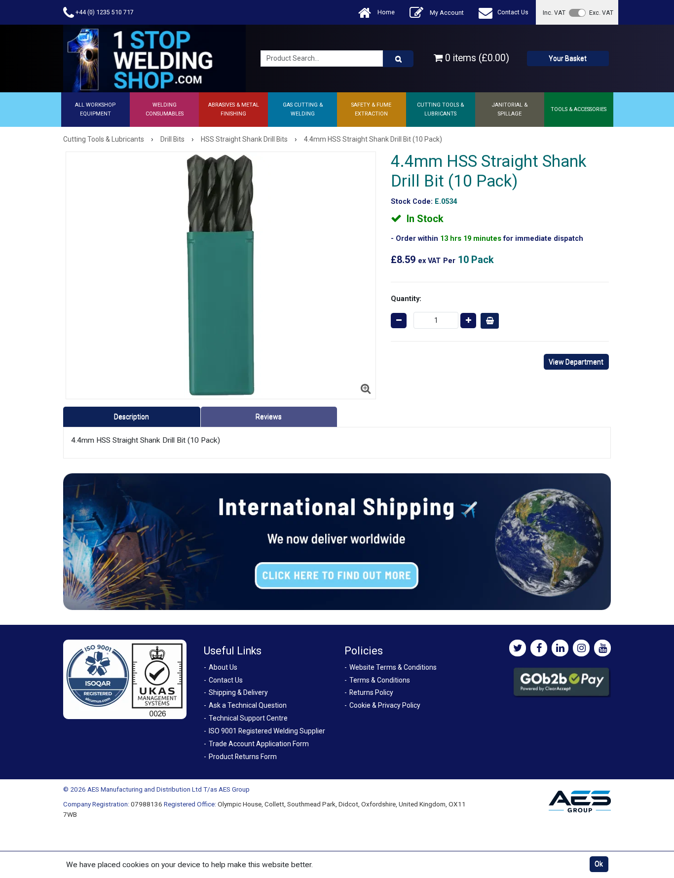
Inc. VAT (554, 12)
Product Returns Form (243, 757)
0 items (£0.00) (476, 58)
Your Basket (568, 58)
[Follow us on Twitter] (517, 648)
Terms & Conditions (379, 680)
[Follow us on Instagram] (581, 648)
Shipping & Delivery (238, 692)
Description (131, 416)
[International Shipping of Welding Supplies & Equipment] (337, 540)
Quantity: (406, 298)
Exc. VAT (601, 12)
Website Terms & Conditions (393, 667)
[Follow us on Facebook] (538, 648)
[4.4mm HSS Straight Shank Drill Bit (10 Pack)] (221, 275)
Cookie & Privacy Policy (384, 705)
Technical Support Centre (248, 718)
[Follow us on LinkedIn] (560, 648)
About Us (223, 667)
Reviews (269, 416)
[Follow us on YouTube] (602, 648)
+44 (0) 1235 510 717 (104, 12)
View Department (576, 362)
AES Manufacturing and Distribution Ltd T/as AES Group (168, 789)
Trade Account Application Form (259, 744)
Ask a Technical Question (248, 705)
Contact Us (512, 12)
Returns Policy (371, 692)
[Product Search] (398, 58)
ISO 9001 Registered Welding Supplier (267, 731)
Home (385, 12)
